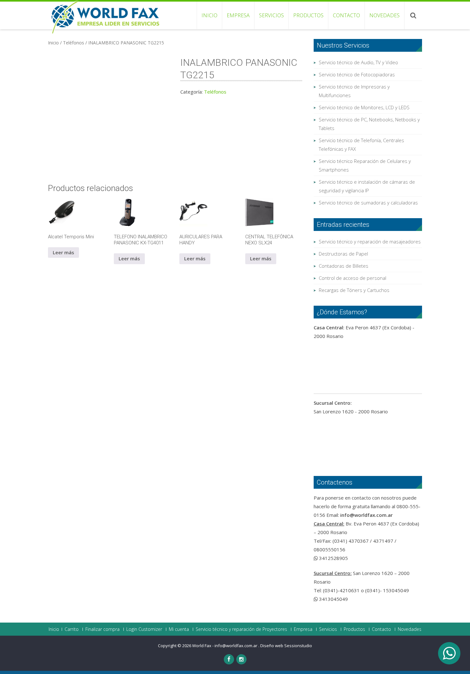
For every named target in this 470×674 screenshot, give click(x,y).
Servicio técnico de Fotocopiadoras (357, 74)
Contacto (346, 15)
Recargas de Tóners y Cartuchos (354, 290)
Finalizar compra (102, 629)
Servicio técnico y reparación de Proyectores (241, 629)
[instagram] (241, 659)
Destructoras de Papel (343, 253)
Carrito (72, 629)
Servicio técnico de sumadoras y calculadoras (368, 202)
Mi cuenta (179, 629)
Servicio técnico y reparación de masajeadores (370, 241)
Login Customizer (144, 629)
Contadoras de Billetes (343, 266)
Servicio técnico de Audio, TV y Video (358, 62)
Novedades (384, 15)
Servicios (271, 15)
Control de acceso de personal (352, 278)
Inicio (209, 15)
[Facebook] (229, 659)
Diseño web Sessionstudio (286, 645)
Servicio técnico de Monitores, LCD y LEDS (364, 107)
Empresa (238, 15)
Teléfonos (73, 43)
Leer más (63, 252)
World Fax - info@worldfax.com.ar (225, 645)
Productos (308, 15)
